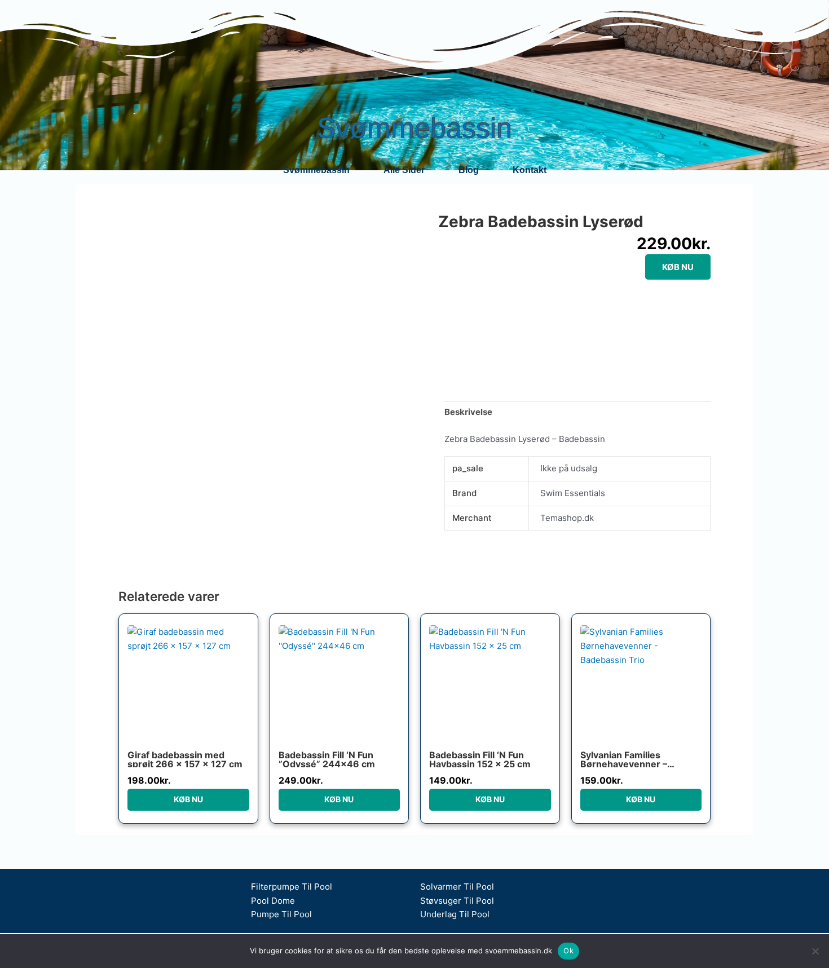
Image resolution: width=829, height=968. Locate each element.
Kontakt (529, 170)
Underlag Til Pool (455, 914)
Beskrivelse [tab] (468, 411)
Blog (468, 170)
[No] (815, 951)
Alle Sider (404, 170)
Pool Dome (273, 900)
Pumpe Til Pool (281, 914)
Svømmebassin (414, 128)
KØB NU (678, 267)
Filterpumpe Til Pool (291, 886)
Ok (568, 950)
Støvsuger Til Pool (457, 900)
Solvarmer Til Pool (457, 886)
